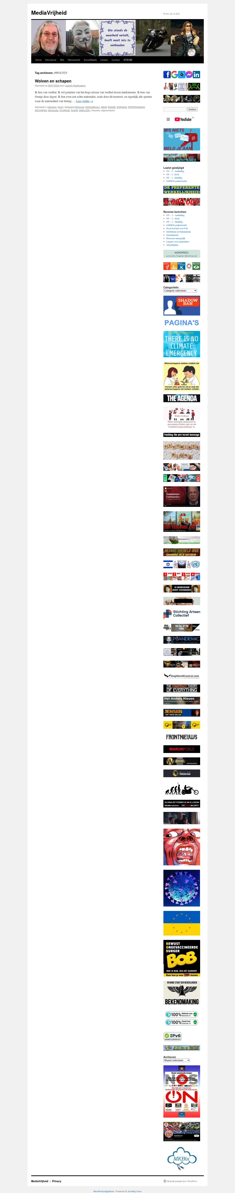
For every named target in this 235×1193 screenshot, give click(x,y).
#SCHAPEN (41, 110)
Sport (60, 107)
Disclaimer (50, 60)
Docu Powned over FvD (177, 228)
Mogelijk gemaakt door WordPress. (182, 1181)
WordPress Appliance (103, 1191)
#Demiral (79, 107)
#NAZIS (112, 107)
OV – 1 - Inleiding (174, 177)
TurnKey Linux (135, 1191)
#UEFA (74, 110)
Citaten (104, 60)
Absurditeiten (172, 244)
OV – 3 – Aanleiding (175, 215)
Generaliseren (172, 234)
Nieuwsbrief (74, 60)
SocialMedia (90, 60)
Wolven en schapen (53, 81)
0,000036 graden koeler (176, 180)
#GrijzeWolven (92, 107)
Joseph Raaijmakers (75, 85)
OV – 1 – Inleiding (174, 221)
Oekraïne (52, 107)
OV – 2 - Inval (172, 174)
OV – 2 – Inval (172, 218)
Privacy (56, 1181)
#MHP (104, 107)
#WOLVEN (84, 110)
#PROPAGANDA (136, 107)
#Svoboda (53, 110)
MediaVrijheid (49, 12)
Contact (116, 60)
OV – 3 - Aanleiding (175, 171)
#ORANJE (122, 107)
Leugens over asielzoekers (177, 241)
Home (38, 60)
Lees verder (84, 101)
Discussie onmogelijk (175, 238)
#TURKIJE (64, 110)
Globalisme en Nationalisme (178, 231)
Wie (62, 60)
